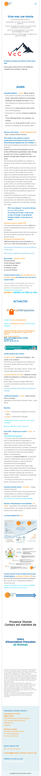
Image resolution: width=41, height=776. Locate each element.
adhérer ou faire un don (25, 292)
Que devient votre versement (13, 290)
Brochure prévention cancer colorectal (16, 426)
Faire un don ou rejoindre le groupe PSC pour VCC (19, 253)
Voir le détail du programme (13, 436)
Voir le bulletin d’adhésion (14, 762)
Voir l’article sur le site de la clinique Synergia (18, 498)
